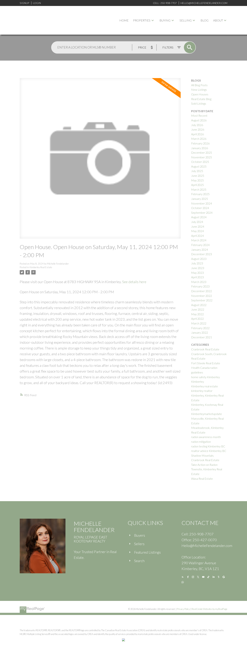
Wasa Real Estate (202, 478)
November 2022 (201, 295)
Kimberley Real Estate (41, 267)
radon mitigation (201, 441)
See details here (134, 282)
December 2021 (201, 337)
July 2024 (197, 221)
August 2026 (198, 120)
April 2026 (197, 134)
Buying (165, 20)
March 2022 (198, 323)
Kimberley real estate (204, 386)
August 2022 (198, 305)
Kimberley (197, 381)
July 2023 (197, 263)
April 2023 (197, 277)
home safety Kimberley (205, 377)
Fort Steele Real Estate (205, 363)
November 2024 (201, 203)
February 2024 (200, 245)
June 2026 (197, 129)
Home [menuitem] (124, 20)
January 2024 (199, 249)
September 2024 (201, 212)
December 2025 (201, 152)
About (218, 20)
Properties (141, 20)
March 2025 (198, 189)
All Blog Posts (199, 85)
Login (37, 3)
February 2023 (200, 286)
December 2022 (201, 291)
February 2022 (200, 328)
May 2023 (197, 272)
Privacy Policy (183, 609)
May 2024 (197, 231)
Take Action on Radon (204, 464)
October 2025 (200, 161)
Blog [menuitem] (204, 20)
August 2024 (198, 217)
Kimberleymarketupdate (206, 413)
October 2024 (200, 208)
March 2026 (198, 138)
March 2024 (198, 240)
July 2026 (197, 125)
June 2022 (197, 309)
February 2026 (200, 143)
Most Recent (199, 115)
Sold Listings (198, 103)
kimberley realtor (201, 390)
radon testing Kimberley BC (208, 446)
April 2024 (197, 235)
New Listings (199, 89)
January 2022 (199, 332)
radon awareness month (206, 437)
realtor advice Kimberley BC (208, 450)
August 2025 (198, 166)
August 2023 (198, 258)
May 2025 (197, 180)
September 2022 (201, 300)
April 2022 (197, 318)
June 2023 (197, 268)
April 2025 (197, 184)
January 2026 (199, 148)
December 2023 (201, 254)
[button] (183, 577)
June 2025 (197, 175)
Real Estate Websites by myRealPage (209, 609)
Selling (186, 20)
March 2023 (198, 281)
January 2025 (199, 198)
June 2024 (197, 226)
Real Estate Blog (201, 99)
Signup (24, 3)
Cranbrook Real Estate (205, 349)
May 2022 (197, 314)
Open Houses (199, 94)
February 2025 (200, 194)
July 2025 (197, 171)
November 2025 (201, 157)
